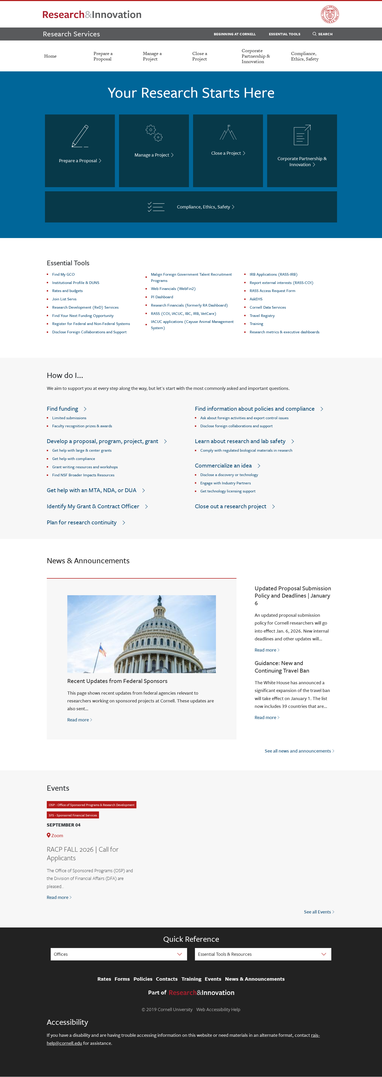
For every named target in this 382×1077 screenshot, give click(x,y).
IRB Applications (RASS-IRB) (274, 274)
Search (325, 34)
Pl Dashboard (162, 297)
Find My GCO (63, 274)
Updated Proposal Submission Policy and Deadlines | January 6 (293, 595)
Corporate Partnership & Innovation (256, 56)
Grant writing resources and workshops (85, 467)
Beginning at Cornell (235, 34)
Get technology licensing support (227, 491)
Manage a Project (152, 56)
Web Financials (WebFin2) (173, 288)
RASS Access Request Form (272, 290)
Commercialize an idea (223, 465)
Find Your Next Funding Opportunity (83, 315)
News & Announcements (255, 979)
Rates (104, 979)
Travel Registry (262, 315)
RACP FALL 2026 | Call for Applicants (82, 853)
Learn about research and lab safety (240, 441)
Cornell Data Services (268, 307)
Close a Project (199, 56)
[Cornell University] (330, 14)
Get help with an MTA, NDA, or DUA (91, 490)
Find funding (62, 408)
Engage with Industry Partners (225, 483)
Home (50, 56)
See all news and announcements (298, 750)
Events (213, 979)
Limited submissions (69, 418)
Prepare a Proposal (103, 56)
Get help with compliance (73, 458)
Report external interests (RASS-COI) (282, 282)
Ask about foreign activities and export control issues (244, 418)
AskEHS (256, 299)
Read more (80, 719)
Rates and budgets (67, 290)
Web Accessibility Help (218, 1009)
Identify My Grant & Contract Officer (93, 506)
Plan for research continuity (82, 522)
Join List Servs (64, 299)
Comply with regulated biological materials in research (246, 450)
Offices (61, 954)
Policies (143, 979)
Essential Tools (284, 34)
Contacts (167, 979)
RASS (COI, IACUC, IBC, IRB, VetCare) (183, 313)
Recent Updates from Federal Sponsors (117, 680)
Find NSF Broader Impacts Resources (83, 475)
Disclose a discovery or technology (229, 474)
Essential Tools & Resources (225, 954)
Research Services (71, 34)
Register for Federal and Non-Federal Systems (91, 323)
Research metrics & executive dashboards (284, 332)
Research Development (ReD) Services (85, 307)
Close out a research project (230, 506)
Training (256, 323)
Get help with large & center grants (81, 450)
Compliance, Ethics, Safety (305, 56)
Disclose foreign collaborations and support (236, 426)
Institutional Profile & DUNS (75, 282)
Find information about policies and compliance (255, 408)
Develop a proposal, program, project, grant (102, 441)
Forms (122, 979)
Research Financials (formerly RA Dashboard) (189, 305)
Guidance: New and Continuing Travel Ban (282, 667)
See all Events (317, 911)
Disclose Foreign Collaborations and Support (89, 332)
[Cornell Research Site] (92, 14)
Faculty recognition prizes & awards (82, 426)
